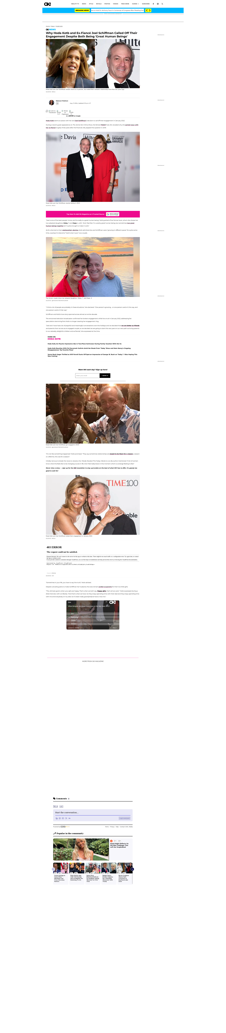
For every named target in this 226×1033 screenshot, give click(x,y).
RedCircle (54, 573)
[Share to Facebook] (52, 111)
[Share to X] (59, 111)
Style (91, 4)
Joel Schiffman (80, 120)
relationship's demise (70, 230)
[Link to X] (162, 3)
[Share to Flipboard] (65, 111)
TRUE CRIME (125, 4)
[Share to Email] (71, 111)
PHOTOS (107, 4)
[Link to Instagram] (158, 3)
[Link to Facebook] (153, 3)
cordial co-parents (105, 587)
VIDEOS (115, 4)
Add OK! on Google (74, 116)
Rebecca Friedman (62, 101)
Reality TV (75, 4)
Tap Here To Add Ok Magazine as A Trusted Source (85, 214)
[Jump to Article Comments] (47, 111)
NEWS (84, 4)
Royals (98, 4)
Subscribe (146, 4)
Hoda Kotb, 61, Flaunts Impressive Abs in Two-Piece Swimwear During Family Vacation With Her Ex (85, 344)
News (52, 26)
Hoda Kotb (59, 26)
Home (48, 26)
